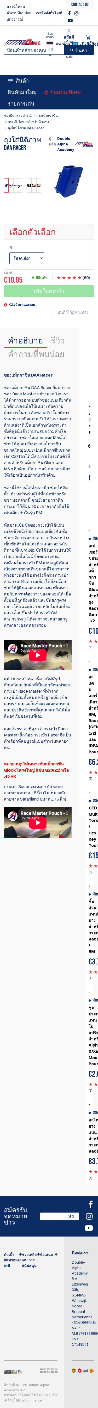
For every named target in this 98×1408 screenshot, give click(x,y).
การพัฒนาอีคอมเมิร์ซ (20, 1395)
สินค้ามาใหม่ (22, 92)
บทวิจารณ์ (15, 19)
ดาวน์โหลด (16, 6)
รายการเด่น (21, 104)
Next (18, 186)
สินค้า (22, 81)
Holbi (47, 1395)
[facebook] (70, 13)
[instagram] (76, 13)
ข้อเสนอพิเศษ (65, 92)
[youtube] (70, 20)
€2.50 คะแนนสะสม (22, 304)
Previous (10, 186)
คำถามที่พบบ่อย (19, 13)
